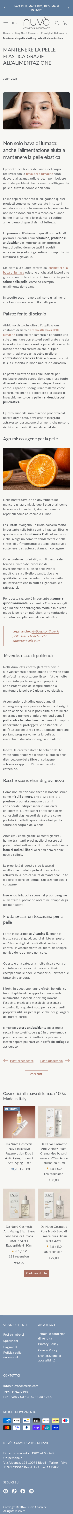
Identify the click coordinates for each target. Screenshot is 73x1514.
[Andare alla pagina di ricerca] (57, 23)
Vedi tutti (36, 1074)
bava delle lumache (39, 173)
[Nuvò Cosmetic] (36, 23)
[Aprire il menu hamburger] (6, 23)
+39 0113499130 (15, 1392)
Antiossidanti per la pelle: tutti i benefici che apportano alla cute (35, 635)
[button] (57, 23)
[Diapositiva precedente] (4, 8)
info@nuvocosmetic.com (20, 1386)
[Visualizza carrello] (65, 23)
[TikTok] (14, 1491)
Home (6, 33)
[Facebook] (22, 1491)
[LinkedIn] (31, 1491)
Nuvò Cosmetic (37, 1507)
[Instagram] (5, 1491)
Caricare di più (36, 1273)
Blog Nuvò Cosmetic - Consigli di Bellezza (39, 33)
